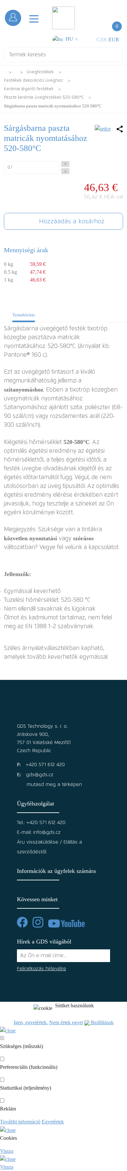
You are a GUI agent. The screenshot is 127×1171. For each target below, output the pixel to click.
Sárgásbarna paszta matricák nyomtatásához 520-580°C (53, 105)
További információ (20, 1121)
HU (71, 39)
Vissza (6, 1151)
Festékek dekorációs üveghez (33, 80)
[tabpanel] (63, 497)
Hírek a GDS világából (44, 941)
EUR (113, 39)
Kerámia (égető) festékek (28, 89)
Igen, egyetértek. (31, 1022)
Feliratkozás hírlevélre (41, 968)
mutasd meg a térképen (54, 784)
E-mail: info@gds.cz (39, 832)
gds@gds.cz (39, 774)
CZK (101, 39)
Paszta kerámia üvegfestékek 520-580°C (44, 97)
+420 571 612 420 (45, 764)
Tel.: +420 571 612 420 (41, 822)
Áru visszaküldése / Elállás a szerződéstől (49, 847)
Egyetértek (53, 1121)
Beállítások (102, 1022)
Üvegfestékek (40, 72)
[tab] (23, 316)
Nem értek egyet (66, 1022)
